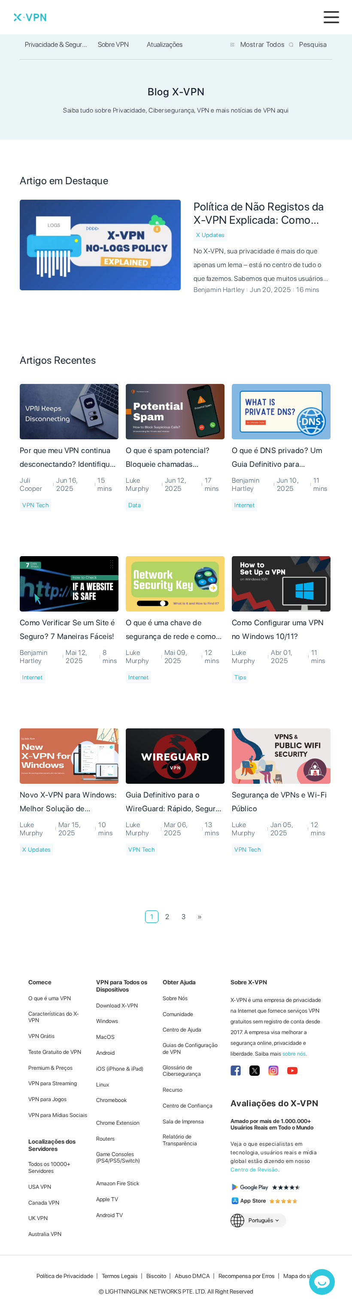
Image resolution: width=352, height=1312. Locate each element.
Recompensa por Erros (246, 1275)
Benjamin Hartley (219, 290)
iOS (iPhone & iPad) (119, 1068)
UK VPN (38, 1218)
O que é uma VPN (49, 998)
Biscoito (156, 1275)
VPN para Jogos (47, 1099)
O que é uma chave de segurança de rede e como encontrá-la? (171, 631)
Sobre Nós (175, 998)
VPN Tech (35, 505)
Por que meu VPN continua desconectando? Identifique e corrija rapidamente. (67, 459)
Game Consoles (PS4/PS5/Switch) (118, 1157)
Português (261, 1220)
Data (134, 505)
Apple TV (107, 1199)
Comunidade (178, 1014)
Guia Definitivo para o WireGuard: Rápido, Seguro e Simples (173, 803)
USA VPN (39, 1187)
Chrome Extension (118, 1123)
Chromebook (111, 1100)
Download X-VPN (117, 1005)
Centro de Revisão (254, 1169)
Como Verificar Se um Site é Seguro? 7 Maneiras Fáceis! (67, 629)
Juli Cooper (31, 484)
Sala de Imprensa (183, 1121)
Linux (102, 1084)
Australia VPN (44, 1234)
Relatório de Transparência (180, 1140)
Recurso (172, 1090)
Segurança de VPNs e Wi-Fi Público (279, 801)
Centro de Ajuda (182, 1029)
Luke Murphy (137, 484)
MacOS (105, 1037)
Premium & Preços (50, 1068)
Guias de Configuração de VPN (190, 1048)
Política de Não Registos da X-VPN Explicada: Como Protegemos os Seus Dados (260, 213)
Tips (240, 677)
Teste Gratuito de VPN (54, 1052)
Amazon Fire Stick (117, 1183)
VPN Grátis (41, 1036)
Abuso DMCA (192, 1275)
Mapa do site (299, 1275)
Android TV (109, 1215)
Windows (107, 1021)
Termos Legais (120, 1275)
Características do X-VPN (53, 1017)
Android (105, 1053)
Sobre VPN (113, 44)
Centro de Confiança (187, 1105)
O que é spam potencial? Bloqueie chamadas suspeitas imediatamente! (169, 459)
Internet (244, 505)
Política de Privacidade (64, 1275)
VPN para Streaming (52, 1083)
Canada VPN (43, 1202)
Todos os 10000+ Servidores (49, 1167)
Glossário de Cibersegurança (182, 1071)
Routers (105, 1138)
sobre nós (294, 1053)
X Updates (210, 234)
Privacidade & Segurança (57, 44)
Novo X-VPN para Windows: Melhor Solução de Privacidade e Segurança (68, 803)
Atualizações (164, 44)
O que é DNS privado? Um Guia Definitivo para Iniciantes (277, 459)
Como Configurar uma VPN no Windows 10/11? (278, 629)
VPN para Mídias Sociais (57, 1115)
